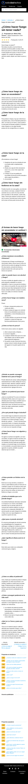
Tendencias (12, 6)
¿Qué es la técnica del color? (13, 731)
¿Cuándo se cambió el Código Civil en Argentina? (20, 646)
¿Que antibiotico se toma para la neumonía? (14, 728)
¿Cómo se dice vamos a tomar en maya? (14, 671)
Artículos (4, 6)
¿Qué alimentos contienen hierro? (14, 737)
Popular (19, 6)
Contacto (12, 771)
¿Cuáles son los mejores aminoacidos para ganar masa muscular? (15, 661)
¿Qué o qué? (9, 674)
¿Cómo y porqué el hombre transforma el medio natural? (16, 681)
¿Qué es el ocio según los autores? (15, 755)
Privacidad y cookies (22, 772)
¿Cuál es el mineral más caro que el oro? (15, 741)
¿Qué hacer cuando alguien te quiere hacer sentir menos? (15, 745)
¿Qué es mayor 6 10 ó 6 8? (13, 677)
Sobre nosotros (4, 772)
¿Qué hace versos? (11, 734)
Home (3, 20)
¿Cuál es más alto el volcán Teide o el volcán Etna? (15, 748)
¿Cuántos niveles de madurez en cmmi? (16, 657)
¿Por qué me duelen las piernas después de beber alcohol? (14, 668)
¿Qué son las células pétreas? (13, 664)
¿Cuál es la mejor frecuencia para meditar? (14, 685)
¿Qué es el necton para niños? (14, 688)
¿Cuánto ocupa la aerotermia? (13, 725)
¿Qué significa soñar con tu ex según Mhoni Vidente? (15, 752)
